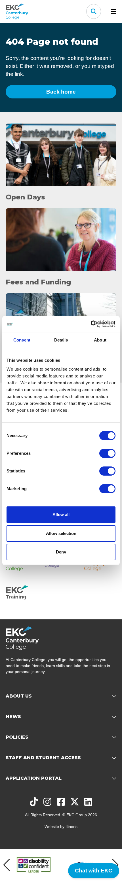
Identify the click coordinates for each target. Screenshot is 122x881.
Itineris (71, 826)
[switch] (107, 453)
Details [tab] (61, 340)
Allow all (61, 514)
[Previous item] (6, 865)
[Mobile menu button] (113, 11)
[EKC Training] (22, 594)
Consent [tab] (21, 340)
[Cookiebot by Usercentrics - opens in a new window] (90, 324)
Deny (61, 551)
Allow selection (61, 533)
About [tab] (100, 340)
